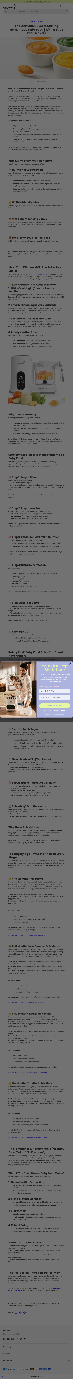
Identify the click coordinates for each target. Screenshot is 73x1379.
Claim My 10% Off (54, 705)
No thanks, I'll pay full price (54, 710)
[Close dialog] (70, 663)
